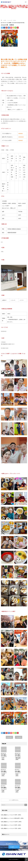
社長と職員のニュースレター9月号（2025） (11, 825)
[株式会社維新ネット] (6, 2)
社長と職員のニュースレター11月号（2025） (11, 821)
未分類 (10, 22)
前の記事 (9, 737)
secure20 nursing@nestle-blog (18, 22)
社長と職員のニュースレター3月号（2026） (11, 814)
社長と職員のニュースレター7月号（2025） (11, 828)
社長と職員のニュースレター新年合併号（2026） (12, 818)
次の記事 (19, 737)
